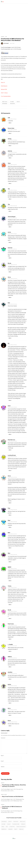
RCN (7, 826)
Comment (3, 738)
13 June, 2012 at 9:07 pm (12, 721)
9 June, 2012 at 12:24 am (12, 509)
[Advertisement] (14, 18)
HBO (6, 36)
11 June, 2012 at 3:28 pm (12, 685)
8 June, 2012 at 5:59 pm (12, 477)
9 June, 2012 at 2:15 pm (12, 587)
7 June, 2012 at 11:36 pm (12, 152)
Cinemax (2, 36)
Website (2, 766)
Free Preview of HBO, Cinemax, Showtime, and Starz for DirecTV (14, 785)
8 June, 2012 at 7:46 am (12, 233)
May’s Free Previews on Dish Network (12, 796)
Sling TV (15, 829)
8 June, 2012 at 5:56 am (12, 217)
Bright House (4, 829)
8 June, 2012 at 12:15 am (12, 205)
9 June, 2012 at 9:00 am (12, 521)
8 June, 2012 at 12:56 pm (12, 304)
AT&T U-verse (4, 101)
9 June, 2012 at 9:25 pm (12, 625)
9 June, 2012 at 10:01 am (12, 554)
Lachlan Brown (12, 455)
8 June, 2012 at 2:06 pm (12, 344)
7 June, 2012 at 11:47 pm (12, 164)
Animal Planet (4, 794)
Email (2, 761)
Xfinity (3, 826)
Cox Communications (6, 96)
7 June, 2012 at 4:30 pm (12, 129)
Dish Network (4, 86)
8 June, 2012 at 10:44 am (12, 278)
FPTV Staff (6, 43)
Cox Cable (12, 101)
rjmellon (10, 672)
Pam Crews (11, 623)
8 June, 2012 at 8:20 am (12, 249)
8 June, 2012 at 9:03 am (12, 264)
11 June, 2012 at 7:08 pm (12, 709)
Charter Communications (21, 826)
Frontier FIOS (12, 826)
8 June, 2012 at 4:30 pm (12, 407)
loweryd (10, 247)
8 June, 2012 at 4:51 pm (12, 456)
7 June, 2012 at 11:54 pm (12, 190)
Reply (10, 122)
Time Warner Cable (15, 824)
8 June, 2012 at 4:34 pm (12, 441)
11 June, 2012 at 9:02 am (12, 673)
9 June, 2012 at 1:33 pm (12, 568)
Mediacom (23, 824)
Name (2, 755)
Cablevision (21, 829)
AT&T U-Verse (4, 92)
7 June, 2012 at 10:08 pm (12, 140)
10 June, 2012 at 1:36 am (12, 645)
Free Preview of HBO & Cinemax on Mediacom (12, 807)
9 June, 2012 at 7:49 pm (12, 611)
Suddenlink (10, 829)
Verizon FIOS (4, 89)
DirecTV (3, 82)
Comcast (8, 824)
